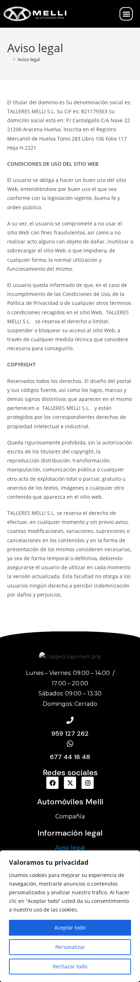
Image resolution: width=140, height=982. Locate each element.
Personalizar (70, 947)
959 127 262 (70, 733)
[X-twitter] (70, 783)
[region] (70, 916)
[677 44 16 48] (70, 743)
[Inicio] (9, 59)
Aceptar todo (70, 927)
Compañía (70, 816)
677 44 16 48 (70, 757)
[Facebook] (52, 783)
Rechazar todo (70, 966)
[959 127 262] (70, 720)
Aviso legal (29, 59)
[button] (126, 13)
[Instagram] (87, 783)
